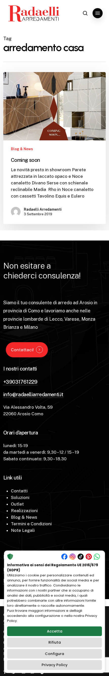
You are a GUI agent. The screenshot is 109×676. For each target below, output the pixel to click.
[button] (98, 13)
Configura (54, 653)
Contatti (19, 490)
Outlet (17, 504)
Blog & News (22, 149)
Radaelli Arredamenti (43, 209)
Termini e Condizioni (31, 523)
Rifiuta (54, 642)
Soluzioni (20, 497)
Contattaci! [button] (22, 349)
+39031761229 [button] (20, 382)
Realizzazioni (24, 510)
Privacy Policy (54, 664)
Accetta (54, 631)
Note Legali (23, 530)
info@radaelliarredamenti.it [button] (33, 394)
